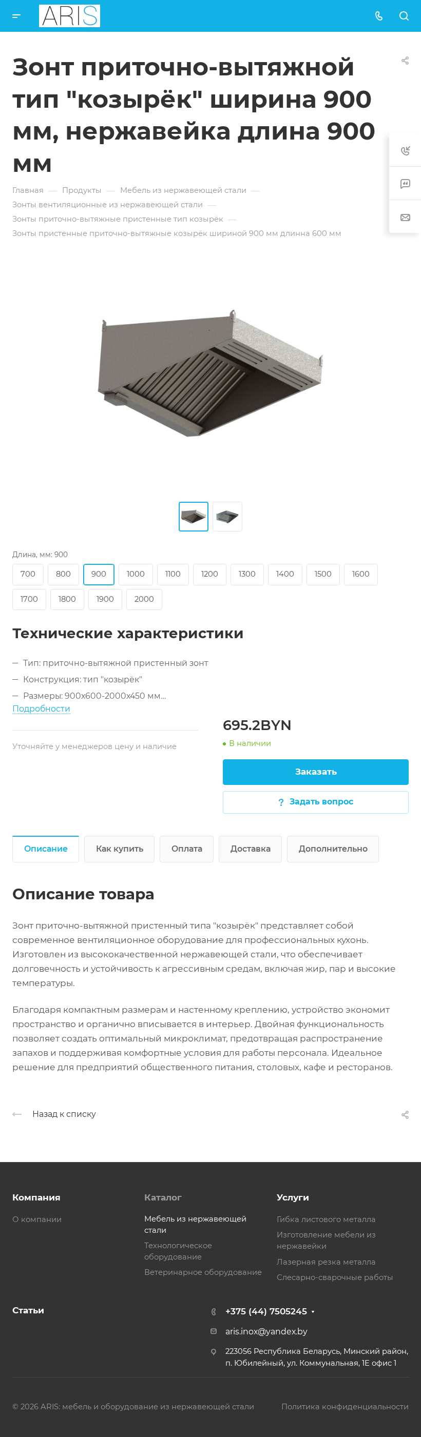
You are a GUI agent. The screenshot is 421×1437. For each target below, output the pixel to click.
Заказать (316, 771)
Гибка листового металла (326, 1219)
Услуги (293, 1197)
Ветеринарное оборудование (203, 1272)
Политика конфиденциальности (345, 1406)
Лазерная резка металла (326, 1262)
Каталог (163, 1197)
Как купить (119, 849)
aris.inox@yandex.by (266, 1331)
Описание (46, 849)
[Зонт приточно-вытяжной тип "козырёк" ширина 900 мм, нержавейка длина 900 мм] (210, 377)
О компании (37, 1219)
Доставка (251, 849)
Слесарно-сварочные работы (335, 1277)
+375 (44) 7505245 (266, 1311)
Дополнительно (333, 849)
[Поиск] (404, 16)
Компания (36, 1197)
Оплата (186, 849)
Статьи (28, 1310)
